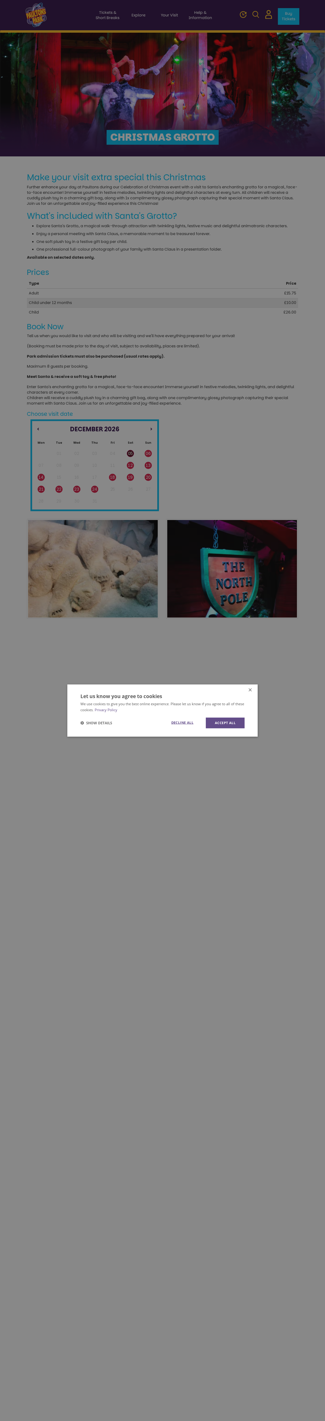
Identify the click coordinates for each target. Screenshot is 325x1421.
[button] (96, 723)
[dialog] (162, 711)
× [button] (250, 690)
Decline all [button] (182, 722)
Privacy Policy (106, 709)
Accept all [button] (225, 723)
